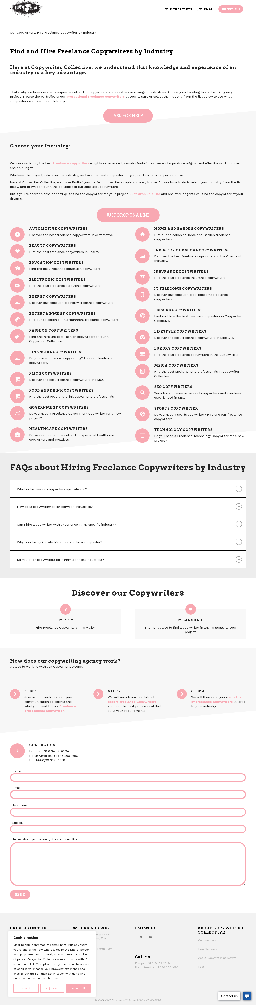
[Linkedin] (150, 937)
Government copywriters (59, 407)
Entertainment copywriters (62, 314)
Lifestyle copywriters (180, 331)
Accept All (78, 988)
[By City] (65, 609)
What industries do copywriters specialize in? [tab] (52, 489)
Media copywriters (176, 365)
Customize (26, 988)
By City (65, 620)
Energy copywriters (52, 297)
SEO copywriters (173, 387)
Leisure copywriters (178, 310)
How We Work (207, 949)
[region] (52, 964)
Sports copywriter (176, 408)
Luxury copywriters (177, 348)
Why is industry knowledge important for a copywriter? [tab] (59, 542)
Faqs (201, 966)
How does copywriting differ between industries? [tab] (55, 507)
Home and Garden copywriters (189, 229)
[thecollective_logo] (26, 9)
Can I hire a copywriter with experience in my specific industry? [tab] (66, 524)
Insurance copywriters (181, 272)
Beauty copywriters (52, 246)
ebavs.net (155, 999)
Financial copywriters (56, 352)
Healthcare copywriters (58, 429)
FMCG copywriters (50, 373)
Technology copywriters (183, 430)
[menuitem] (178, 9)
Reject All (52, 988)
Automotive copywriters (58, 229)
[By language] (190, 609)
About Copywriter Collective (217, 957)
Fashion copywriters (53, 330)
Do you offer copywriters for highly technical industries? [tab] (60, 560)
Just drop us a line (144, 194)
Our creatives (207, 940)
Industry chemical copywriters (191, 250)
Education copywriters (56, 263)
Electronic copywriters (57, 280)
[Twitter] (141, 937)
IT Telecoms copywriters (183, 289)
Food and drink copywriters (61, 390)
